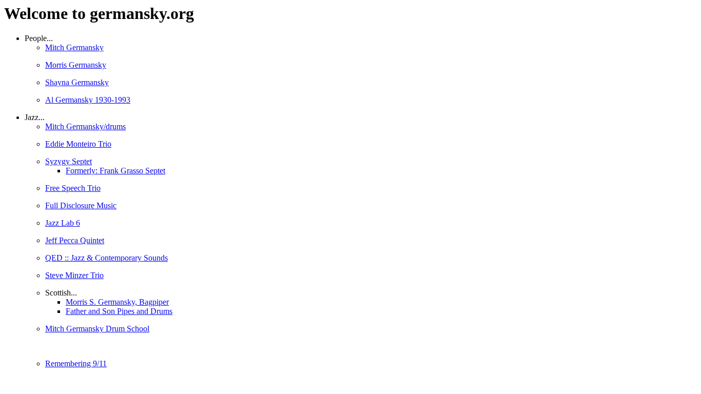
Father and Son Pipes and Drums (119, 311)
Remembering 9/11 (76, 363)
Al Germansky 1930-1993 (87, 99)
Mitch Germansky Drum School (97, 328)
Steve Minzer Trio (74, 275)
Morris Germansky (75, 65)
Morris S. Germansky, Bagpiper (117, 302)
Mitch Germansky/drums (85, 126)
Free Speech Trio (73, 188)
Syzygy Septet (68, 161)
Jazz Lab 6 (62, 223)
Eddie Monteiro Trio (78, 144)
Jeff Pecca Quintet (74, 240)
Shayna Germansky (77, 82)
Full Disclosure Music (80, 205)
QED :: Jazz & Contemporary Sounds (106, 257)
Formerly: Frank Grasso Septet (115, 170)
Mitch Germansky (74, 47)
